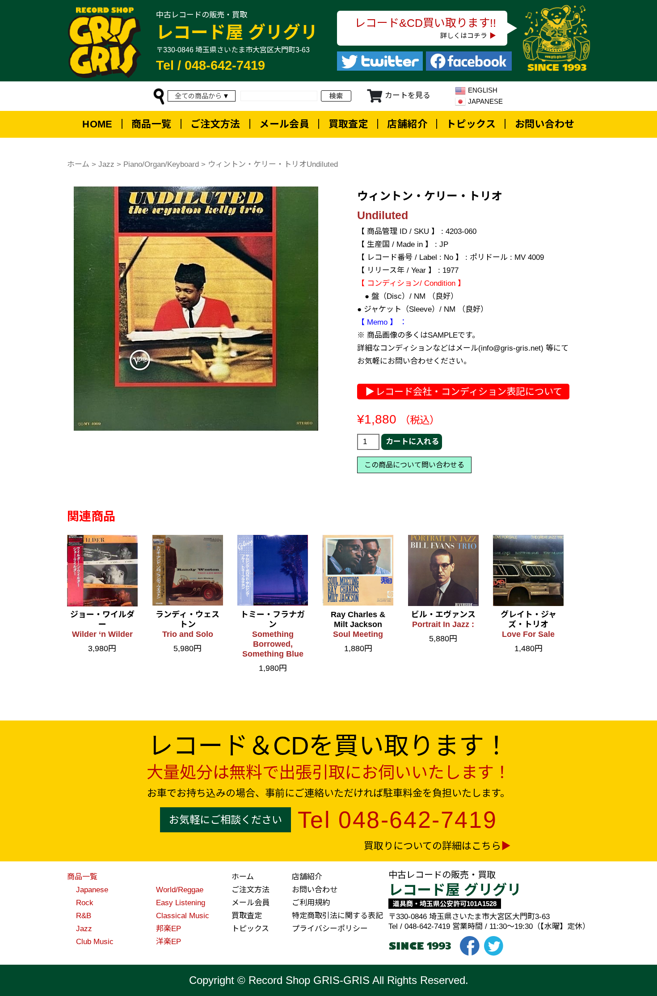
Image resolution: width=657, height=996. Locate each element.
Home (97, 124)
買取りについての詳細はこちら (432, 846)
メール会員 (284, 124)
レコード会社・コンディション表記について (468, 391)
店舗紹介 (407, 124)
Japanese (92, 890)
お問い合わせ (545, 124)
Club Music (95, 941)
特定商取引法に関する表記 (337, 915)
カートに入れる (412, 441)
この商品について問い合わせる (414, 465)
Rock (84, 903)
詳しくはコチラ (463, 35)
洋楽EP (168, 941)
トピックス (471, 124)
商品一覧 (151, 124)
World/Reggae (179, 890)
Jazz (106, 164)
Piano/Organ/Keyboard (161, 164)
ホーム (78, 164)
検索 (336, 96)
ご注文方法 (215, 124)
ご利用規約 (311, 903)
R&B (83, 915)
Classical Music (182, 915)
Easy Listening (180, 903)
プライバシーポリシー (330, 928)
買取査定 (348, 124)
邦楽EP (168, 928)
